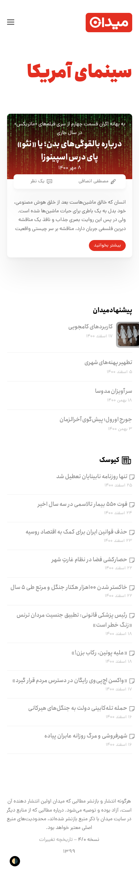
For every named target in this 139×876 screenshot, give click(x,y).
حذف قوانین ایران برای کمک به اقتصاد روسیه (76, 531)
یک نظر (37, 181)
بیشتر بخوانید (107, 245)
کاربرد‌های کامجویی (90, 326)
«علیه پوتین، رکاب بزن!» (99, 652)
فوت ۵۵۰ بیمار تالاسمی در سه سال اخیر (82, 504)
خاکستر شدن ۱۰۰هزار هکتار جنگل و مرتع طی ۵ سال (68, 587)
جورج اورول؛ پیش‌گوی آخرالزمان (95, 419)
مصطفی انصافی (93, 181)
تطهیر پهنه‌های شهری (108, 362)
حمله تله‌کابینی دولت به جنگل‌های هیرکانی (77, 708)
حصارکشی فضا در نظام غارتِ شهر (89, 559)
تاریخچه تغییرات (56, 840)
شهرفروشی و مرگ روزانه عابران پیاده (85, 735)
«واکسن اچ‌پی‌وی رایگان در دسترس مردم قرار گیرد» (69, 680)
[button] (10, 22)
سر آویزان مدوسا (113, 391)
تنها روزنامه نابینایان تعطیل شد (91, 476)
